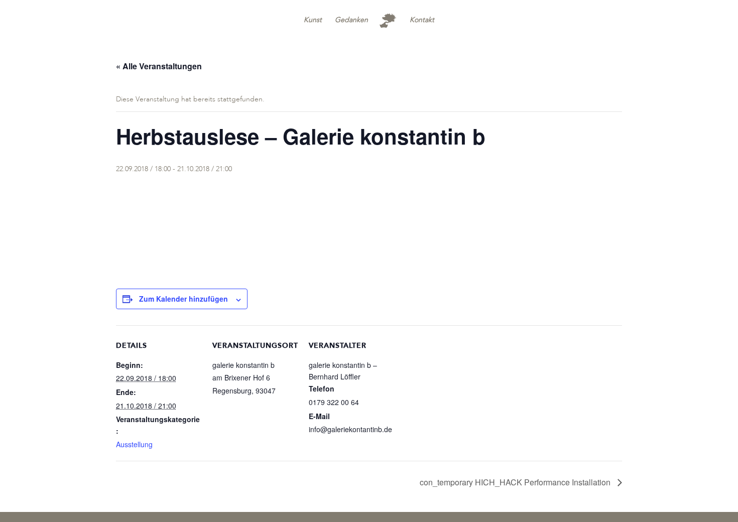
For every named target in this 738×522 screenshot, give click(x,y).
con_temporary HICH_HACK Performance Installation (516, 482)
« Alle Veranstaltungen (159, 66)
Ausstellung (134, 444)
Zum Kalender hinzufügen (183, 299)
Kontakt (422, 20)
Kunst (313, 20)
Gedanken (351, 20)
